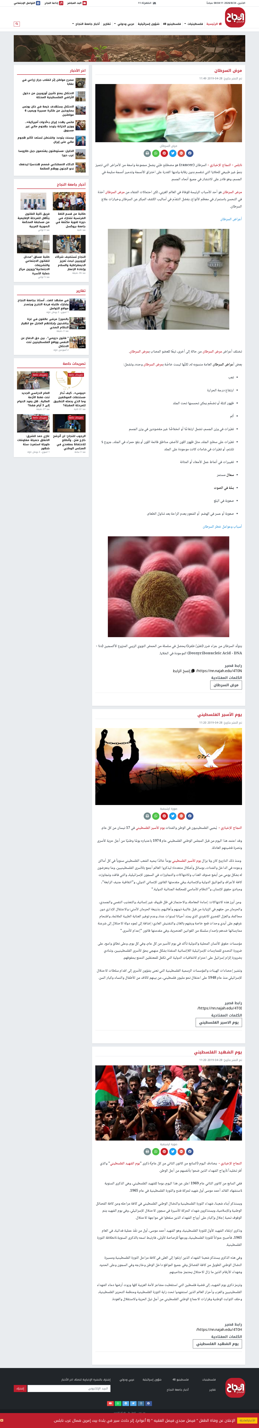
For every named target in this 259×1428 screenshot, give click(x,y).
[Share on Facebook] (189, 153)
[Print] (147, 153)
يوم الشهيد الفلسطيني (217, 1343)
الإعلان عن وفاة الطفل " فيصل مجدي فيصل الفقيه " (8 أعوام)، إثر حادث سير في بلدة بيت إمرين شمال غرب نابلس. (144, 1420)
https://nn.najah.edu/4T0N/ (219, 670)
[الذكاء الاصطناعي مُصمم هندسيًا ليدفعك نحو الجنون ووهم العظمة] (80, 167)
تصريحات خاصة (74, 363)
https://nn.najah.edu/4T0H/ (219, 1329)
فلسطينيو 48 (172, 24)
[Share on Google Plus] (181, 153)
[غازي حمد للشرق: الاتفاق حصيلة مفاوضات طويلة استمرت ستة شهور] (33, 423)
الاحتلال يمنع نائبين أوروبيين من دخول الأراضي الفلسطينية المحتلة (48, 95)
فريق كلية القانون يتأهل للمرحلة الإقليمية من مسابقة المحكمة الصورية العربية (34, 220)
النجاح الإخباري (235, 17)
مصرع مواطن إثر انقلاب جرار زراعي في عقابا (48, 82)
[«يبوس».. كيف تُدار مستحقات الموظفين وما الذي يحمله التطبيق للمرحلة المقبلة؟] (69, 380)
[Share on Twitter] (172, 153)
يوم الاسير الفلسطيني (219, 1022)
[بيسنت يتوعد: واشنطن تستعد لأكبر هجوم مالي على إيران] (80, 140)
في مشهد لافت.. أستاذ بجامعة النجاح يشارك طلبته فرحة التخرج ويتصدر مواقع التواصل (43, 304)
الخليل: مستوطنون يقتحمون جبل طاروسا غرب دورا (46, 153)
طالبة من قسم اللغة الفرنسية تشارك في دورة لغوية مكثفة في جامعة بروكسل (70, 220)
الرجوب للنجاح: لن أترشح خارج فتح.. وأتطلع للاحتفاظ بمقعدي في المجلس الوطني (69, 442)
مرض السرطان (226, 685)
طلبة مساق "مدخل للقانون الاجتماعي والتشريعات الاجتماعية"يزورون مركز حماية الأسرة (34, 265)
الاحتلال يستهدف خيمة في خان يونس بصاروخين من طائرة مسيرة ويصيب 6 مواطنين (48, 111)
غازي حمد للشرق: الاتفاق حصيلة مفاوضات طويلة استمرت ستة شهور (33, 442)
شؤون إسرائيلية (148, 24)
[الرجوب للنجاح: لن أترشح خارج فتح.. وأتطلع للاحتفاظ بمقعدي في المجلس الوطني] (69, 423)
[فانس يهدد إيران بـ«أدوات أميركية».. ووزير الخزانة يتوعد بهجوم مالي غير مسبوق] (80, 125)
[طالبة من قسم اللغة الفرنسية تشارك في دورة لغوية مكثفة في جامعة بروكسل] (69, 201)
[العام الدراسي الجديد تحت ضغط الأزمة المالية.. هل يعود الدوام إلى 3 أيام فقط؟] (33, 380)
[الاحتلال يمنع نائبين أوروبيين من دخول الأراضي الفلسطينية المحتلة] (80, 96)
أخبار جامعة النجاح (87, 24)
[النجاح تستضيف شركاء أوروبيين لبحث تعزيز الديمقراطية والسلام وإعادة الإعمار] (69, 244)
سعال (230, 475)
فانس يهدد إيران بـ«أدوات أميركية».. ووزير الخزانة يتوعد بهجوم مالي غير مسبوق (49, 126)
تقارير (107, 24)
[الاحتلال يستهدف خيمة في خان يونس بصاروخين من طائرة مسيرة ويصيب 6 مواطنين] (80, 109)
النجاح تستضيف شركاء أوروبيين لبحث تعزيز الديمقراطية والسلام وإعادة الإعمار (70, 263)
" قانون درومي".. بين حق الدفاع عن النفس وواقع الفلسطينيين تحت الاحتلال (45, 342)
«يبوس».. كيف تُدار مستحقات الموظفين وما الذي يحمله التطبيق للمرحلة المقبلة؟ (69, 399)
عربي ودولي (125, 24)
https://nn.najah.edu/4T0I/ (219, 1008)
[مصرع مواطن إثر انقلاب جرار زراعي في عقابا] (80, 82)
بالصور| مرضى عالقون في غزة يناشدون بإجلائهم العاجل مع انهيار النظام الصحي (45, 323)
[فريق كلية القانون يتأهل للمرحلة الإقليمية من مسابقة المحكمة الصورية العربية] (33, 201)
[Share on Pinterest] (164, 153)
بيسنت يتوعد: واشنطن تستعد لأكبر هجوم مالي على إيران (46, 140)
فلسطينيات (195, 24)
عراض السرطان (223, 365)
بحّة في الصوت (224, 488)
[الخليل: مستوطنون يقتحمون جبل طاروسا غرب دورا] (80, 154)
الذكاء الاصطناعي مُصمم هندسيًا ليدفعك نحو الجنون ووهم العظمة (46, 166)
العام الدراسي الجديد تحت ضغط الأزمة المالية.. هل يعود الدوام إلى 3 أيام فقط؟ (33, 399)
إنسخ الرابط (182, 670)
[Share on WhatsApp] (155, 153)
